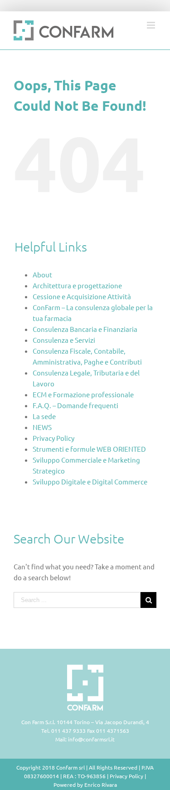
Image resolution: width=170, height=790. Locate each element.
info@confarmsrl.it (91, 739)
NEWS (42, 427)
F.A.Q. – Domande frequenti (75, 405)
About (42, 274)
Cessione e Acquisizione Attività (82, 296)
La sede (44, 416)
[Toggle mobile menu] (151, 25)
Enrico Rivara (100, 784)
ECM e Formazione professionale (83, 394)
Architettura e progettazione (77, 285)
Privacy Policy (53, 438)
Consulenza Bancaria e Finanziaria (85, 329)
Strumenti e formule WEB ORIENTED (89, 448)
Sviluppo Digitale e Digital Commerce (90, 481)
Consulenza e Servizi (64, 340)
